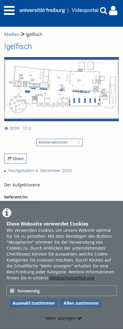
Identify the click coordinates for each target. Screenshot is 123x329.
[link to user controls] (113, 10)
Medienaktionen (53, 142)
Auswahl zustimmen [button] (34, 303)
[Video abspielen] (61, 89)
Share (18, 158)
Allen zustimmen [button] (81, 303)
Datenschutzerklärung (72, 278)
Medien (12, 34)
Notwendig (28, 291)
